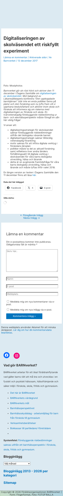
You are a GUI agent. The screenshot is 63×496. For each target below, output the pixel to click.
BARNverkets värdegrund (24, 398)
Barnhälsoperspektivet (22, 408)
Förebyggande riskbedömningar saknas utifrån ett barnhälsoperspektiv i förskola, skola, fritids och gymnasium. (30, 445)
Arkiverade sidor (38, 57)
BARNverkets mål (19, 403)
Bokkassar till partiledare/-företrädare (30, 428)
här (34, 175)
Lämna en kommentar (15, 57)
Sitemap (10, 483)
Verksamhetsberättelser (23, 423)
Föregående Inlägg (31, 215)
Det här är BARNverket (22, 392)
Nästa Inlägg (31, 218)
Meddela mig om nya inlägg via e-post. (31, 309)
